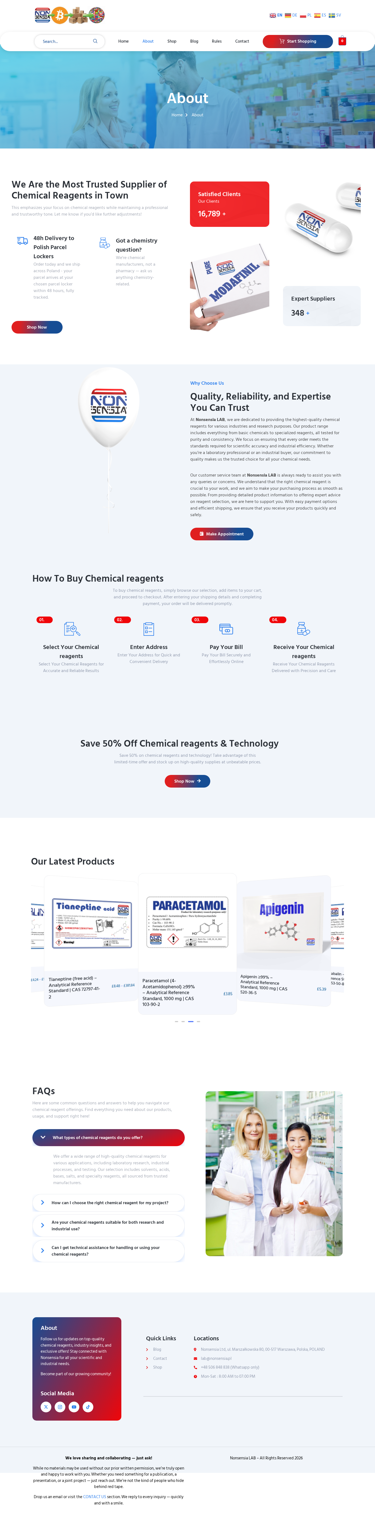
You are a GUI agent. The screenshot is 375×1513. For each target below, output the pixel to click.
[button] (176, 1021)
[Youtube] (74, 1407)
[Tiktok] (88, 1407)
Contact (242, 41)
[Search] (95, 41)
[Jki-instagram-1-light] (60, 1407)
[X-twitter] (46, 1407)
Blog (194, 41)
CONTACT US (94, 1496)
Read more (131, 294)
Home (123, 41)
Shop (172, 41)
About (148, 41)
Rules (217, 41)
